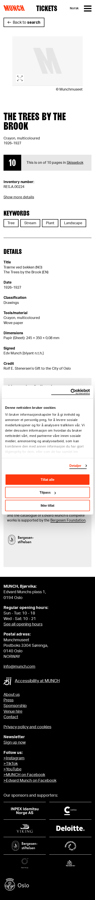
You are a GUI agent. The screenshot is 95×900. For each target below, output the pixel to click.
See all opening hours (23, 624)
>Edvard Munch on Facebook (30, 781)
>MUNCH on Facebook (24, 775)
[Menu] (87, 9)
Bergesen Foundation (68, 520)
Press (8, 700)
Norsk (74, 8)
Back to (26, 23)
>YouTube (12, 769)
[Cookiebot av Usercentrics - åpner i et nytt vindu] (70, 392)
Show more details (19, 197)
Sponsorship (15, 706)
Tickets (46, 8)
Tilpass (45, 492)
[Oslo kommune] (47, 885)
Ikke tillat (47, 505)
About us (12, 695)
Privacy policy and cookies (27, 727)
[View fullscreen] (47, 61)
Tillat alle (47, 479)
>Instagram (14, 758)
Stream (30, 223)
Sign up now (15, 743)
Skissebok (75, 162)
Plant (50, 223)
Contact (11, 717)
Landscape (73, 223)
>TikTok (11, 764)
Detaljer (75, 465)
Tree (11, 223)
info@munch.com (19, 667)
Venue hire (13, 712)
